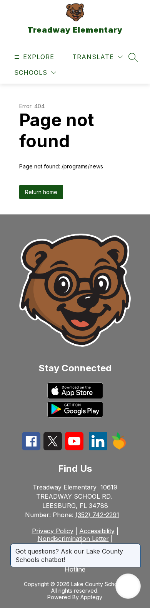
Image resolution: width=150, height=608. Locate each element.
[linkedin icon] (98, 448)
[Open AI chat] (128, 586)
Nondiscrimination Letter (73, 538)
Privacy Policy (52, 531)
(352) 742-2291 (97, 515)
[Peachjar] (119, 447)
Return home (41, 192)
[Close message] (134, 547)
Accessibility (97, 531)
